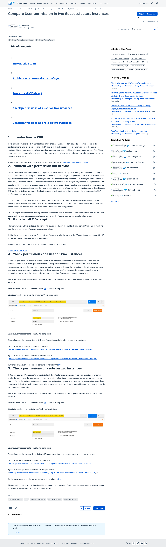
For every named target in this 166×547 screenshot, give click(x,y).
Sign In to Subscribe (147, 14)
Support (74, 543)
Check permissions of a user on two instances (42, 108)
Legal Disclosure (52, 543)
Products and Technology (39, 3)
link (45, 289)
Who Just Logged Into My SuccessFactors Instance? (131, 83)
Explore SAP (144, 3)
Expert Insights (140, 69)
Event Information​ (117, 69)
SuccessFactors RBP (70, 499)
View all (114, 201)
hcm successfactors (15, 499)
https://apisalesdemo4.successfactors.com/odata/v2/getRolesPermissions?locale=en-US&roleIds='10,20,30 (52, 473)
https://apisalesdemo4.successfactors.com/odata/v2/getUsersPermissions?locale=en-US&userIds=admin (51, 349)
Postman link (22, 251)
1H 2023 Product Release (137, 54)
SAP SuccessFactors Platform (45, 40)
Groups (54, 3)
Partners (74, 3)
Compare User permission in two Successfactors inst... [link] (91, 9)
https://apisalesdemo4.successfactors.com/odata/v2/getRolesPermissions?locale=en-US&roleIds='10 (50, 464)
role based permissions (38, 499)
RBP (26, 499)
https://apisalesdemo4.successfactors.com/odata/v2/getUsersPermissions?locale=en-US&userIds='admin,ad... (53, 359)
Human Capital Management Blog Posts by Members (133, 86)
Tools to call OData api (27, 93)
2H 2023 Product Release (120, 58)
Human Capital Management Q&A (125, 134)
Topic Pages (103, 3)
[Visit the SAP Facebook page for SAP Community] (134, 543)
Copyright (40, 543)
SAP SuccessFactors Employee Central (21, 40)
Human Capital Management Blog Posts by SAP (131, 111)
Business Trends (137, 58)
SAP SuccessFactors (54, 499)
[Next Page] (135, 72)
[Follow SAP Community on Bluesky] (138, 543)
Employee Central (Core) (119, 66)
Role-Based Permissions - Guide (74, 162)
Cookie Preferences (86, 543)
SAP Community (13, 9)
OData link (12, 251)
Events (82, 3)
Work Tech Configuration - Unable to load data (129, 131)
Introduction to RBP (25, 63)
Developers (64, 3)
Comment (16, 532)
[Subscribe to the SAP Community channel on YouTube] (142, 543)
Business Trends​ (117, 62)
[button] (148, 29)
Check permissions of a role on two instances (42, 122)
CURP (143, 62)
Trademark (65, 543)
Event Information (136, 66)
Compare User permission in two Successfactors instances (58, 14)
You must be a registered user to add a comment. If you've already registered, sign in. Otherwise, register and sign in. (55, 526)
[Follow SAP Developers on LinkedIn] (146, 543)
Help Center (92, 3)
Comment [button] (99, 508)
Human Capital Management (47, 9)
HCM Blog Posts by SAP (65, 9)
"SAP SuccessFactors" (118, 54)
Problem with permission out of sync (36, 78)
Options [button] (138, 18)
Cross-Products (132, 62)
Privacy (21, 543)
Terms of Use (30, 543)
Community (22, 3)
